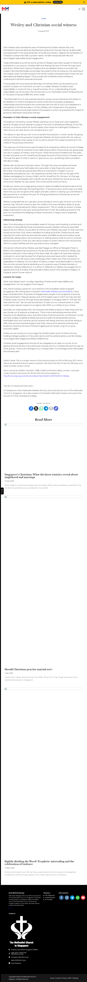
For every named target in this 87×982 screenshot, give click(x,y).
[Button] (84, 2)
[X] (36, 408)
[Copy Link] (56, 408)
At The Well (48, 899)
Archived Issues (50, 897)
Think (43, 18)
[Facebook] (31, 408)
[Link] (10, 9)
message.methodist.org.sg (19, 957)
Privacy (64, 978)
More (10, 908)
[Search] (79, 9)
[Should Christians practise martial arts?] (43, 581)
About (52, 978)
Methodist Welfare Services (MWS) (56, 291)
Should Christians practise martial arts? (28, 669)
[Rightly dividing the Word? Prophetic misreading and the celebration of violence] (43, 773)
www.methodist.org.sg (18, 960)
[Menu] (84, 9)
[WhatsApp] (77, 897)
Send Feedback (16, 963)
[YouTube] (83, 897)
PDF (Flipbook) (49, 895)
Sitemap (75, 978)
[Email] (51, 408)
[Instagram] (67, 897)
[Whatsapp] (41, 408)
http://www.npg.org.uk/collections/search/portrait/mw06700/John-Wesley (36, 376)
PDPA (70, 978)
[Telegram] (46, 408)
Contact (58, 978)
